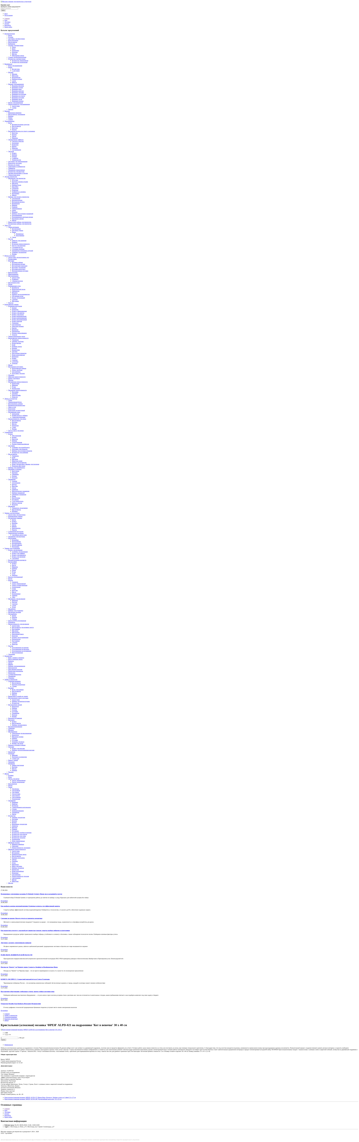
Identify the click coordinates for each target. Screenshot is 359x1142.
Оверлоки (15, 846)
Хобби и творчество (10, 679)
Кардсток (15, 439)
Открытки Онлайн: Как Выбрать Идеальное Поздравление (21, 1003)
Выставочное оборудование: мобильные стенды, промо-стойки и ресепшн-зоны (27, 991)
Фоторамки (15, 193)
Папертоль (11, 752)
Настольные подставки (15, 366)
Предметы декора (17, 230)
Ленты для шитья (13, 779)
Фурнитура (15, 703)
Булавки (10, 775)
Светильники (16, 878)
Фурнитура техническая (19, 62)
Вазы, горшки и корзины (16, 657)
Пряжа (10, 118)
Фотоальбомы (16, 541)
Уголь (14, 607)
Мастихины (16, 632)
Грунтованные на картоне (20, 647)
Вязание (7, 111)
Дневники (15, 323)
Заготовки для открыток (19, 449)
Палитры (15, 636)
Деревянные (20, 234)
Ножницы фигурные (18, 466)
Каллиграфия (12, 562)
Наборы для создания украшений (22, 213)
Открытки (15, 188)
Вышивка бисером (18, 86)
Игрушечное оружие (18, 264)
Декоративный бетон (15, 402)
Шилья (14, 879)
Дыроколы (15, 340)
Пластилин (11, 409)
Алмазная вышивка (14, 681)
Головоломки (12, 259)
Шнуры (14, 54)
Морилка (15, 148)
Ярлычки (15, 504)
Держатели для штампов (20, 508)
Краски (14, 129)
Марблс (10, 664)
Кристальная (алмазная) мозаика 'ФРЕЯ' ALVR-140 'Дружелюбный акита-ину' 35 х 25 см (32, 1099)
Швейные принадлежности (17, 849)
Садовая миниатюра (14, 674)
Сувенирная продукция (15, 531)
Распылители (16, 639)
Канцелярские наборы (19, 368)
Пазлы (10, 284)
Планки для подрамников (20, 637)
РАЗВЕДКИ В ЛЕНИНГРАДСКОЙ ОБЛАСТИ (16, 955)
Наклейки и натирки (15, 469)
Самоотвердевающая (18, 417)
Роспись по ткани (14, 165)
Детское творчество (10, 176)
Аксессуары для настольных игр (18, 257)
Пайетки (14, 804)
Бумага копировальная (19, 316)
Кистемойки (16, 629)
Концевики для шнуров (19, 824)
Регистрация (8, 15)
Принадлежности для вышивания (19, 104)
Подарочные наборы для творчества (19, 224)
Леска (14, 47)
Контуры (15, 128)
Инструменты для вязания (16, 114)
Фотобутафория (17, 545)
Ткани (10, 787)
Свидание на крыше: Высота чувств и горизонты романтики (21, 918)
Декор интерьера (13, 227)
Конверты (15, 329)
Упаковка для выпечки (19, 252)
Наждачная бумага (18, 634)
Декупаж (11, 151)
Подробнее (4, 901)
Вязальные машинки (14, 113)
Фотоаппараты (16, 543)
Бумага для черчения (18, 557)
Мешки (14, 526)
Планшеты (11, 622)
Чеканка (10, 772)
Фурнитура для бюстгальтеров (21, 832)
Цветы (14, 814)
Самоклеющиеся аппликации (21, 807)
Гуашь (14, 589)
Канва (10, 67)
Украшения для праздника (16, 536)
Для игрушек (16, 794)
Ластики (14, 351)
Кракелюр (15, 144)
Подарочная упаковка (15, 518)
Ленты (14, 136)
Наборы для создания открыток (22, 451)
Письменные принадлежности (18, 382)
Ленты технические (18, 782)
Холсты (10, 646)
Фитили (14, 715)
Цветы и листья (17, 503)
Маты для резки (17, 866)
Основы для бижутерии (15, 45)
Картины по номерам (15, 718)
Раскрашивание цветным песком (22, 217)
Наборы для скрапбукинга (16, 467)
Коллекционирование (15, 726)
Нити (13, 49)
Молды (14, 424)
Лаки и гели (12, 407)
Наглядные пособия (14, 612)
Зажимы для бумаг (18, 341)
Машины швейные (18, 844)
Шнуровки (15, 301)
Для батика (15, 789)
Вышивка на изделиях (19, 94)
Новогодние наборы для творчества (19, 222)
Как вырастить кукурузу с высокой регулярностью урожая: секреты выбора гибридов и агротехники (35, 930)
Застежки (15, 819)
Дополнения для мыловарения (21, 733)
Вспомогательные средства (20, 124)
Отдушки (15, 711)
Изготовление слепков (15, 403)
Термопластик (16, 160)
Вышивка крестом (18, 91)
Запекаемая (15, 414)
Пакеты (14, 530)
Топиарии (11, 762)
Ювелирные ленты (18, 55)
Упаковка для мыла (18, 742)
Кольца (14, 822)
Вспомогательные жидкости (17, 560)
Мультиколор (16, 77)
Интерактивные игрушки (20, 271)
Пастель (14, 602)
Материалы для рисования (16, 599)
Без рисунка (16, 69)
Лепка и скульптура (10, 398)
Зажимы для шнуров (18, 817)
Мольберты (12, 609)
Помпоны (15, 190)
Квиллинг (11, 720)
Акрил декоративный (19, 583)
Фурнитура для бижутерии (16, 59)
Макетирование (13, 274)
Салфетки (15, 158)
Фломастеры (16, 388)
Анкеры (14, 481)
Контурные (15, 471)
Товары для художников (12, 548)
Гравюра (14, 207)
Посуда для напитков (18, 245)
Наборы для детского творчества (18, 197)
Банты (14, 520)
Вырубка (15, 486)
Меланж (14, 74)
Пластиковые (20, 235)
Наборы (14, 155)
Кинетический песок (18, 289)
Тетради (14, 335)
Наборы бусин (16, 185)
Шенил (14, 195)
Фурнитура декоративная (20, 60)
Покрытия (15, 425)
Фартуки (15, 644)
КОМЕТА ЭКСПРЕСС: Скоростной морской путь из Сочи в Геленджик (25, 979)
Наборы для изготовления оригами (23, 750)
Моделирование (13, 276)
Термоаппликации (18, 811)
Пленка (14, 156)
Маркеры (15, 138)
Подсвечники (16, 229)
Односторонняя (17, 442)
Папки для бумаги (14, 378)
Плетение (11, 753)
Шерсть (14, 82)
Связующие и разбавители (16, 166)
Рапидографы (16, 395)
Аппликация (16, 198)
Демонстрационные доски (16, 336)
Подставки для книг (18, 373)
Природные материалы (15, 671)
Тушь (13, 573)
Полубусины (16, 498)
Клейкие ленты (17, 346)
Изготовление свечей (15, 705)
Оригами (11, 747)
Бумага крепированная (19, 318)
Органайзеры (16, 372)
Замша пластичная (18, 765)
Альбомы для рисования (20, 551)
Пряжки (14, 829)
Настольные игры (14, 282)
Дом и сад (7, 225)
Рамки (14, 232)
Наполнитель (16, 528)
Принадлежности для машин (21, 848)
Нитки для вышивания (15, 102)
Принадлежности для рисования (18, 624)
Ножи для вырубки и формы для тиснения (25, 464)
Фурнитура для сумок (19, 836)
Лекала (14, 859)
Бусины (10, 37)
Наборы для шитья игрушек (21, 701)
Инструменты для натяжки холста (23, 627)
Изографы (15, 392)
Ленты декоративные (19, 780)
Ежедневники (16, 324)
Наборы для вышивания (16, 84)
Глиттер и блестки (18, 141)
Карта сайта (8, 27)
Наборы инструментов (19, 462)
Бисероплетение (9, 33)
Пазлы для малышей (18, 298)
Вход (6, 13)
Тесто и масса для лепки (16, 430)
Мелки (10, 365)
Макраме (15, 755)
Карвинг (14, 242)
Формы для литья (17, 743)
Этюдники (11, 654)
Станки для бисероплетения (17, 57)
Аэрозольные (16, 587)
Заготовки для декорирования (17, 161)
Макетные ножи (17, 461)
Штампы (15, 511)
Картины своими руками (20, 181)
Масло (14, 592)
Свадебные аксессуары (19, 535)
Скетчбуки (15, 558)
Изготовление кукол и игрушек (18, 698)
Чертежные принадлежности (17, 390)
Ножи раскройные (18, 871)
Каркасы (11, 661)
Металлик (15, 76)
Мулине (10, 72)
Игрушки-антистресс (18, 269)
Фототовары (12, 538)
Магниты (15, 183)
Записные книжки (18, 326)
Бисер (10, 35)
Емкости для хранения (19, 240)
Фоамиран (11, 763)
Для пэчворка (16, 797)
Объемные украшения (19, 494)
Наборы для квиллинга (19, 725)
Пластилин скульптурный (16, 410)
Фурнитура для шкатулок (16, 171)
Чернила (14, 575)
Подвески (15, 805)
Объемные (15, 474)
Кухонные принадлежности (21, 244)
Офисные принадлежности (17, 377)
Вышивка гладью (17, 87)
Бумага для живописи (19, 555)
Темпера (14, 595)
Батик (10, 123)
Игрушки (11, 261)
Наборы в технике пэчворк (17, 745)
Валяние (11, 688)
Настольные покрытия (19, 353)
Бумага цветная (17, 321)
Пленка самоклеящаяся (19, 333)
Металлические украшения (20, 491)
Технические (16, 799)
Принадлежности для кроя (20, 876)
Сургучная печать (17, 501)
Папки (14, 615)
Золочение (15, 143)
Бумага (14, 153)
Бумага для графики (18, 553)
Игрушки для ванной (19, 267)
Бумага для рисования (15, 550)
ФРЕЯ (6, 1020)
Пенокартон (16, 331)
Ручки (14, 387)
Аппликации (16, 483)
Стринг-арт (15, 758)
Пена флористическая (15, 669)
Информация (8, 1045)
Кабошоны (11, 44)
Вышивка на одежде (18, 96)
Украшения (11, 479)
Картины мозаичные (18, 684)
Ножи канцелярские (18, 355)
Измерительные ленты (19, 854)
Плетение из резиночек (19, 757)
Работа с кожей (13, 760)
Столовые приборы (18, 249)
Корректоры (16, 350)
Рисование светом (18, 218)
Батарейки (15, 540)
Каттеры (14, 422)
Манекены (15, 864)
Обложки (11, 375)
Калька (14, 437)
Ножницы (15, 356)
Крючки (10, 116)
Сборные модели (17, 281)
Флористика (8, 656)
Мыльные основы (17, 737)
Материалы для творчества (16, 178)
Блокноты (15, 309)
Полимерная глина (14, 412)
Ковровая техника (17, 101)
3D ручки (15, 180)
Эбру (13, 597)
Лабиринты (15, 291)
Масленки (15, 631)
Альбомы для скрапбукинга (21, 447)
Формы (14, 254)
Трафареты (11, 168)
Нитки (10, 785)
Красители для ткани (15, 163)
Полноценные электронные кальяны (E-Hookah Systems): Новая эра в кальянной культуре (31, 894)
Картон (14, 328)
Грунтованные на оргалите (20, 649)
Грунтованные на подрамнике (21, 651)
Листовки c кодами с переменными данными (16, 943)
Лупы (14, 863)
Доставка (7, 22)
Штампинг (11, 506)
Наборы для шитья (18, 868)
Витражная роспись (18, 202)
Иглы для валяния (17, 689)
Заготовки (11, 446)
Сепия (14, 605)
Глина (10, 400)
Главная (7, 18)
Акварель (15, 582)
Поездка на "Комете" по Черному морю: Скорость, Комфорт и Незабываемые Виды (29, 967)
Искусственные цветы (15, 659)
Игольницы (15, 853)
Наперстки (15, 869)
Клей (13, 345)
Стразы (14, 686)
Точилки (14, 363)
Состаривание (16, 150)
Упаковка (11, 678)
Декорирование (9, 121)
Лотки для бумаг (17, 370)
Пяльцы (10, 109)
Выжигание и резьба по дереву (18, 696)
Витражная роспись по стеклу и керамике (21, 131)
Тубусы (14, 619)
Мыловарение (12, 731)
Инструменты (12, 42)
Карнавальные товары (15, 516)
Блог (5, 20)
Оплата (6, 23)
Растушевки (16, 641)
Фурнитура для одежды (19, 834)
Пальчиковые (16, 594)
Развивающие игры (14, 286)
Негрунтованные (17, 652)
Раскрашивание (17, 215)
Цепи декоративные (18, 841)
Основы (14, 710)
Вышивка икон (17, 89)
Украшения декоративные (16, 170)
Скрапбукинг (8, 432)
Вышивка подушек (18, 97)
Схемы (14, 107)
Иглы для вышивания (15, 65)
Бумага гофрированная (19, 311)
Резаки (14, 358)
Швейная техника (14, 842)
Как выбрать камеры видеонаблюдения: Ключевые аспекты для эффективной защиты (30, 906)
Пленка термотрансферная (20, 444)
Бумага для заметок (18, 313)
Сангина (14, 604)
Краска (14, 146)
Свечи (14, 237)
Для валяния (16, 790)
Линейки (15, 393)
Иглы (10, 777)
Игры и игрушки (9, 255)
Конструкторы (12, 272)
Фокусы (10, 303)
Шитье (14, 220)
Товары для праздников (12, 513)
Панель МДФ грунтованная (17, 620)
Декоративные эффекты (15, 139)
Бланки (14, 308)
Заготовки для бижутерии (16, 39)
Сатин (14, 81)
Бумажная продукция (15, 306)
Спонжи (14, 642)
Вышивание (8, 64)
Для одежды (16, 795)
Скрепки (15, 360)
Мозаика (14, 212)
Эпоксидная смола (14, 175)
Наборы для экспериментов (21, 294)
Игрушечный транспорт (19, 266)
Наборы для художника (15, 610)
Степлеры (15, 361)
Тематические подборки (16, 533)
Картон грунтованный (15, 577)
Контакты (7, 25)
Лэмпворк (11, 728)
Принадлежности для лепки (17, 419)
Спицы (10, 119)
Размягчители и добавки (20, 415)
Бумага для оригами (18, 748)
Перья (14, 496)
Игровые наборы (17, 262)
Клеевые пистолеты (18, 858)
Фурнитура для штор (18, 837)
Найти (3, 10)
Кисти (14, 565)
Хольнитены (16, 839)
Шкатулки (15, 881)
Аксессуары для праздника (16, 514)
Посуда (10, 239)
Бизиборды (15, 287)
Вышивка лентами (18, 92)
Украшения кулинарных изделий (22, 250)
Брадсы (14, 484)
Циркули (15, 397)
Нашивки (15, 802)
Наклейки (15, 187)
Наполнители (12, 668)
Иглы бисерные (13, 40)
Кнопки (14, 348)
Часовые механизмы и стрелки (18, 173)
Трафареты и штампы (19, 192)
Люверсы (15, 489)
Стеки (14, 427)
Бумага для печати (18, 314)
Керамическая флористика (16, 405)
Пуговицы (15, 499)
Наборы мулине (17, 79)
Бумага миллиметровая (19, 319)
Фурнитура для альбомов (20, 452)
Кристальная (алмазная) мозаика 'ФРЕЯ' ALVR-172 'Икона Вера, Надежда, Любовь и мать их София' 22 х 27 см (40, 1097)
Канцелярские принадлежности (18, 338)
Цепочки (15, 52)
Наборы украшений (18, 493)
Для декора (15, 792)
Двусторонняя (16, 435)
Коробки (14, 523)
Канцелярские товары (11, 304)
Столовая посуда (17, 247)
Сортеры (15, 299)
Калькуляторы (16, 343)
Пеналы (10, 380)
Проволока (15, 50)
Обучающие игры (17, 296)
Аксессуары (16, 106)
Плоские (14, 477)
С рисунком (16, 70)
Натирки (15, 472)
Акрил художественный (19, 585)
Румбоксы (15, 279)
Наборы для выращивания (16, 666)
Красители (15, 706)
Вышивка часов (17, 99)
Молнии (14, 827)
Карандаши (15, 383)
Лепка (14, 210)
